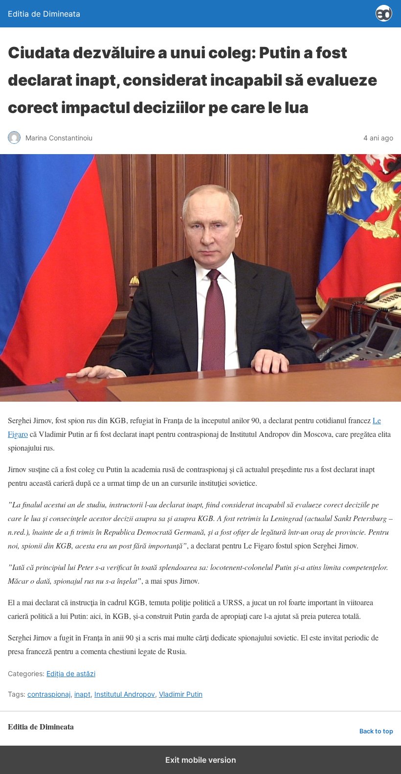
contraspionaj (48, 694)
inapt (82, 694)
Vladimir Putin (180, 694)
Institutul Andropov (124, 694)
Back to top (376, 731)
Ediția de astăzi (70, 673)
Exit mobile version (200, 760)
